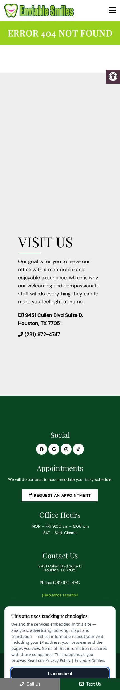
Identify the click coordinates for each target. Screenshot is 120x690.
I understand (60, 673)
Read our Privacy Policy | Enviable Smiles (65, 660)
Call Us (32, 684)
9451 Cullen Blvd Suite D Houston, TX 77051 (60, 568)
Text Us (93, 684)
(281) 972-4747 (42, 334)
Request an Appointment (62, 495)
